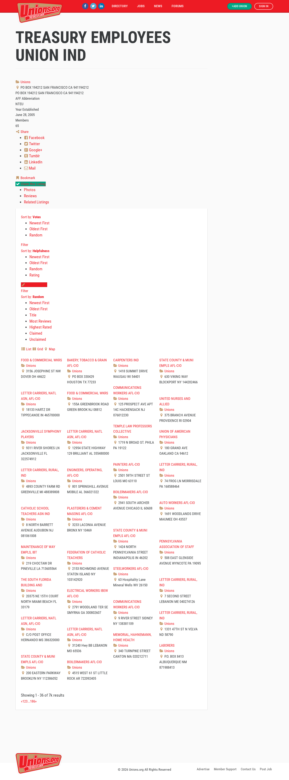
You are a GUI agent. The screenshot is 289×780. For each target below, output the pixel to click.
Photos (30, 189)
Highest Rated (40, 327)
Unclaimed (37, 339)
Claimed (35, 333)
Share (24, 132)
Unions (25, 82)
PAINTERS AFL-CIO (126, 464)
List (28, 349)
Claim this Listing (32, 184)
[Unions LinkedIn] (101, 6)
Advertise (203, 769)
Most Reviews (40, 321)
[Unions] (39, 12)
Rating (34, 275)
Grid (39, 349)
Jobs (141, 6)
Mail (32, 168)
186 (32, 701)
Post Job (266, 769)
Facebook (36, 137)
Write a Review (36, 285)
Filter (24, 245)
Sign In (263, 6)
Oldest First (38, 228)
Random (35, 235)
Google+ (35, 150)
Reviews (30, 195)
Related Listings (36, 202)
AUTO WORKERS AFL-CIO (177, 503)
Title (32, 315)
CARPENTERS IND (126, 360)
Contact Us (248, 769)
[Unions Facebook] (85, 6)
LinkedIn (35, 162)
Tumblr (34, 155)
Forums (178, 6)
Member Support (225, 769)
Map (51, 349)
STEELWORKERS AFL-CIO (130, 568)
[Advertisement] (144, 735)
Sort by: (31, 217)
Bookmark (27, 178)
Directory (120, 6)
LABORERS (167, 645)
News (158, 6)
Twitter (34, 143)
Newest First (39, 223)
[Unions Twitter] (93, 6)
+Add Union (239, 6)
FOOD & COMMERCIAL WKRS (41, 360)
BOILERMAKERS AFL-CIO (130, 492)
